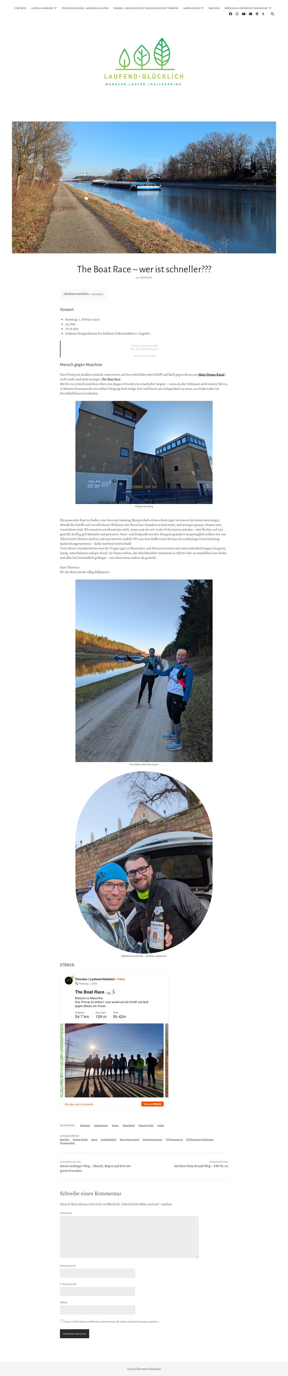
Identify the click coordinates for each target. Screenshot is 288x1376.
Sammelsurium (191, 8)
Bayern (115, 1125)
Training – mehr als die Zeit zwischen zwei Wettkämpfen (145, 8)
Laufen (160, 1125)
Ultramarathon (67, 1143)
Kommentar (66, 1213)
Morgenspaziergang (152, 1139)
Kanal (94, 1139)
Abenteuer (85, 1125)
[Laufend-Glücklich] (144, 112)
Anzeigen (97, 294)
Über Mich (214, 8)
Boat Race (64, 1139)
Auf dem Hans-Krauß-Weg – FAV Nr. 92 (201, 1166)
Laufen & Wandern (42, 8)
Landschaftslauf (108, 1139)
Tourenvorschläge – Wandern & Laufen (85, 8)
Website (63, 1302)
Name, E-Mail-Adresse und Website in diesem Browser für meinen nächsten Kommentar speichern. (111, 1321)
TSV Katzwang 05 (174, 1139)
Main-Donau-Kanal (211, 374)
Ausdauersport (101, 1125)
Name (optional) (67, 1265)
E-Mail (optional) (68, 1284)
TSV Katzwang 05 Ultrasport (200, 1139)
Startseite (20, 8)
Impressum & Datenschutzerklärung (246, 8)
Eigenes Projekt (146, 1125)
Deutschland (129, 1125)
